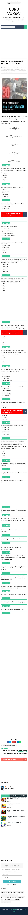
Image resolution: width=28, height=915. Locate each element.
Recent (5, 795)
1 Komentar (9, 820)
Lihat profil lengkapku (9, 788)
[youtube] (16, 913)
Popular (14, 795)
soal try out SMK (4, 897)
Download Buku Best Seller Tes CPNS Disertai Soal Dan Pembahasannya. (16, 798)
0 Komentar (9, 801)
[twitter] (10, 1)
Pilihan (23, 795)
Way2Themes (14, 909)
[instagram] (13, 1)
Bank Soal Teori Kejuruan (6, 892)
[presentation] (14, 128)
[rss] (15, 1)
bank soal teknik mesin (13, 67)
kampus (8, 894)
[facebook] (12, 1)
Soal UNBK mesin (7, 899)
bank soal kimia (16, 899)
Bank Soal (3, 894)
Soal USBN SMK (13, 897)
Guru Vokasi (9, 786)
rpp (2, 899)
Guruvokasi (14, 884)
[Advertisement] (14, 44)
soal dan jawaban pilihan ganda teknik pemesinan (14, 70)
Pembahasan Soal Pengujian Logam (14, 822)
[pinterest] (17, 1)
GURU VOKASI (14, 11)
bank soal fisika (21, 897)
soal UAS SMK (15, 894)
